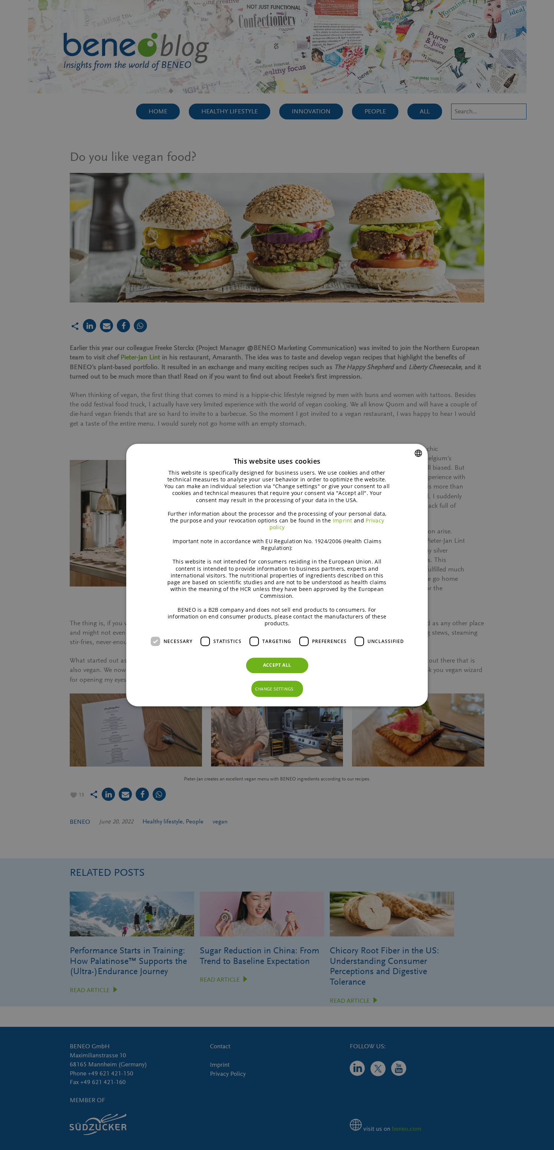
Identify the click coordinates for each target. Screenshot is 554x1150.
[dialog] (277, 575)
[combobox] (418, 453)
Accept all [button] (277, 665)
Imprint (342, 520)
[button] (277, 689)
